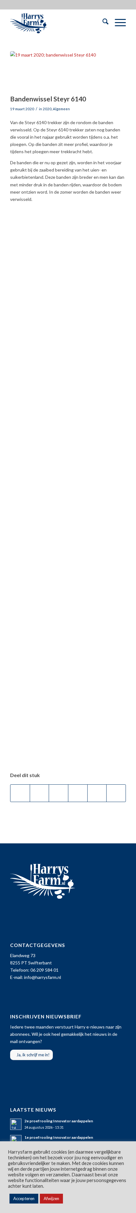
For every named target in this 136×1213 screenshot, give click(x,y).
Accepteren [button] (23, 1198)
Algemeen (61, 109)
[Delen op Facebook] (20, 793)
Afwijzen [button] (51, 1198)
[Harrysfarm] (56, 22)
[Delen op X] (39, 793)
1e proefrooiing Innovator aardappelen (58, 1137)
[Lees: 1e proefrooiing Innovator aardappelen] (16, 1140)
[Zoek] (102, 22)
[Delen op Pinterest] (77, 793)
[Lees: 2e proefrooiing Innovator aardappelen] (16, 1124)
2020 (47, 109)
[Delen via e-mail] (116, 793)
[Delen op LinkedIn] (97, 793)
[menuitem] (102, 22)
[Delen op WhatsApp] (58, 793)
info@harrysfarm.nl (42, 977)
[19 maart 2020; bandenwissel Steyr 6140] (60, 71)
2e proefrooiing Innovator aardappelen (58, 1121)
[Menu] (117, 22)
